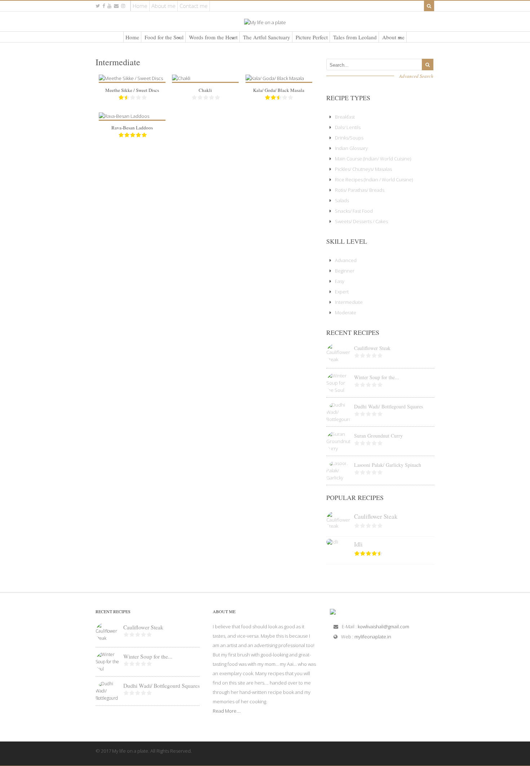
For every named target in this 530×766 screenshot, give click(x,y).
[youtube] (109, 6)
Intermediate (349, 302)
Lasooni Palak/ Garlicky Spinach (387, 464)
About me (163, 5)
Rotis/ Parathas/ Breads (359, 190)
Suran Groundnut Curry (378, 435)
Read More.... (227, 711)
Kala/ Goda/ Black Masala (278, 90)
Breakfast (345, 117)
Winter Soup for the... (376, 377)
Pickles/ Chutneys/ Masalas (363, 169)
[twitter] (98, 6)
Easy (339, 281)
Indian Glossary (351, 148)
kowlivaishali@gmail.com (383, 626)
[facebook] (103, 6)
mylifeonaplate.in (372, 636)
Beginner (344, 270)
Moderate (345, 312)
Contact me (194, 5)
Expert (342, 291)
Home (140, 5)
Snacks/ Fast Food (354, 211)
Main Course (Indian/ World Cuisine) (373, 158)
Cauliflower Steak (372, 348)
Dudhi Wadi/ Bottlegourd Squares (388, 406)
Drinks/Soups (349, 137)
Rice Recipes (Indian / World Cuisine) (374, 179)
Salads (342, 200)
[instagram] (123, 6)
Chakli (205, 90)
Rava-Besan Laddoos (132, 127)
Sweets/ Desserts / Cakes (361, 221)
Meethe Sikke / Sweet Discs (132, 90)
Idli (358, 544)
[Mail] (116, 6)
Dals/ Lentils (348, 127)
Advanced (346, 260)
